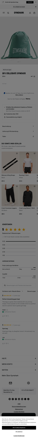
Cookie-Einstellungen (19, 436)
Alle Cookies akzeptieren (19, 427)
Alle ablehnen (19, 432)
